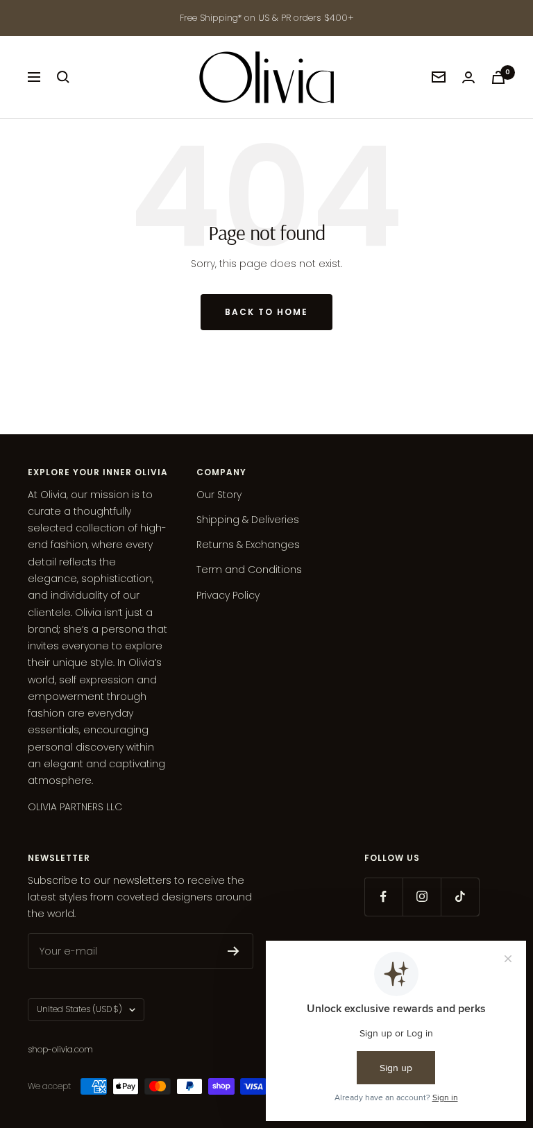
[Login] (468, 77)
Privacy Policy (228, 595)
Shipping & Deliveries (247, 520)
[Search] (63, 77)
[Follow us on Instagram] (422, 897)
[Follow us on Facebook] (383, 897)
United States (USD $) (79, 1009)
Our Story (219, 495)
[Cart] (498, 77)
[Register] (233, 951)
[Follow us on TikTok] (460, 897)
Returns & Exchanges (248, 545)
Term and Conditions (249, 569)
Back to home (266, 312)
